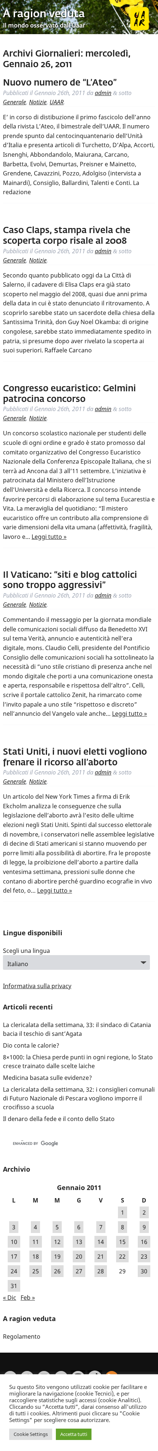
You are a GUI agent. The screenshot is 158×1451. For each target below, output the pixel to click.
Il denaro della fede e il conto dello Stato (59, 1119)
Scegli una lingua (26, 951)
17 (14, 1256)
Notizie (38, 102)
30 (144, 1271)
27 (79, 1271)
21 (100, 1256)
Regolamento (21, 1336)
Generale (14, 102)
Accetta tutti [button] (73, 1434)
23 (144, 1256)
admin (103, 93)
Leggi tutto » (49, 537)
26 (57, 1271)
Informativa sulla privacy (37, 986)
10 (14, 1242)
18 (35, 1256)
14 (100, 1242)
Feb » (28, 1298)
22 (122, 1256)
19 (57, 1256)
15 (122, 1242)
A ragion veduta (44, 14)
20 (79, 1256)
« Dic (9, 1298)
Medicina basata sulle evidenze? (47, 1078)
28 (100, 1271)
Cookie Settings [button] (31, 1434)
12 (57, 1242)
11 (35, 1242)
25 (35, 1271)
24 (14, 1271)
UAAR (57, 102)
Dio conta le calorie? (31, 1045)
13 (79, 1242)
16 (144, 1242)
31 (14, 1286)
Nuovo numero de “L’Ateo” (59, 83)
